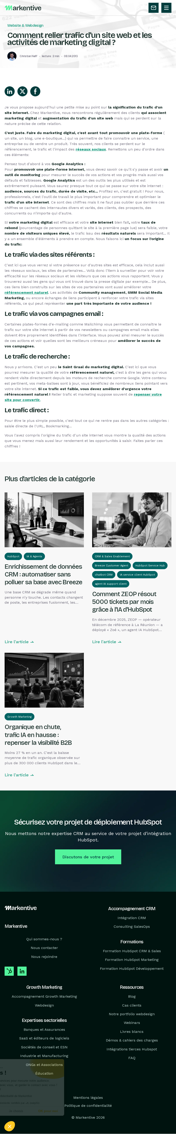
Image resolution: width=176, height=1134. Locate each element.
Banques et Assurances (44, 1029)
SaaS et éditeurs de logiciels (44, 1038)
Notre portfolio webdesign (132, 1014)
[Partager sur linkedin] (10, 91)
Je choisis (53, 1111)
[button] (9, 1126)
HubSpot (13, 556)
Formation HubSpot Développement (132, 968)
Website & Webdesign (25, 25)
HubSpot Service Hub (150, 565)
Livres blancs (131, 1031)
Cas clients (131, 1005)
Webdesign (44, 1005)
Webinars (132, 1023)
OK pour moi (85, 1111)
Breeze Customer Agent (111, 565)
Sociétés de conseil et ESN (44, 1047)
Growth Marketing (19, 716)
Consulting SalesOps (132, 927)
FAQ (131, 1058)
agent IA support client (110, 583)
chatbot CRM (104, 574)
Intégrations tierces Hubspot (132, 1049)
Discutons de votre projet (88, 856)
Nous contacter (44, 948)
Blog (132, 996)
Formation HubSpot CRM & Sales (132, 951)
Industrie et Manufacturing (44, 1056)
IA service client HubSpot (137, 574)
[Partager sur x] (22, 91)
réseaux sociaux (91, 149)
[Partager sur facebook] (35, 91)
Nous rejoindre (44, 956)
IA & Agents (34, 556)
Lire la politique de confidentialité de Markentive (39, 1096)
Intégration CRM (132, 918)
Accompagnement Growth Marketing (44, 996)
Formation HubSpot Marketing (132, 959)
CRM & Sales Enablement (112, 556)
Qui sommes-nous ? (44, 939)
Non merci (20, 1111)
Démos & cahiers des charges (132, 1040)
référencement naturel (26, 292)
